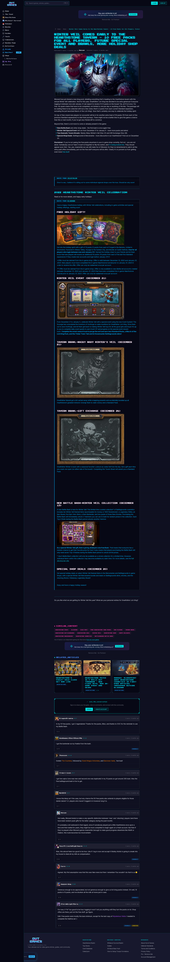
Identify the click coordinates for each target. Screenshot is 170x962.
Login (154, 3)
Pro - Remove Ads (147, 954)
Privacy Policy (145, 951)
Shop (7, 55)
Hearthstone (10, 17)
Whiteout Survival (13, 20)
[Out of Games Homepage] (36, 940)
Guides (109, 946)
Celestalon (72, 178)
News (7, 30)
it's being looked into (116, 145)
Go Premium (133, 14)
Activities (9, 46)
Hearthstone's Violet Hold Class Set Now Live (66, 679)
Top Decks (86, 946)
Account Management (148, 957)
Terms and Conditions (148, 948)
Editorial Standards (147, 946)
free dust (65, 152)
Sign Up (162, 3)
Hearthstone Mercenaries (64, 636)
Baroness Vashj (109, 761)
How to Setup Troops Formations (118, 951)
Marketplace (11, 58)
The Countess (67, 761)
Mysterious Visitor (119, 916)
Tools (7, 36)
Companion (9, 39)
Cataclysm (86, 951)
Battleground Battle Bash (104, 636)
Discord (8, 64)
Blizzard (71, 201)
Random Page (10, 42)
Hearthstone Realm (89, 943)
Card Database (87, 948)
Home (7, 11)
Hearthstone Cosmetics (84, 636)
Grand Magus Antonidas (91, 761)
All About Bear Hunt (113, 948)
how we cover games (93, 639)
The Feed (9, 14)
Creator (135, 925)
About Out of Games (147, 943)
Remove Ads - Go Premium (110, 19)
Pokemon (8, 23)
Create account (101, 709)
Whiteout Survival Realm (115, 943)
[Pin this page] (55, 29)
